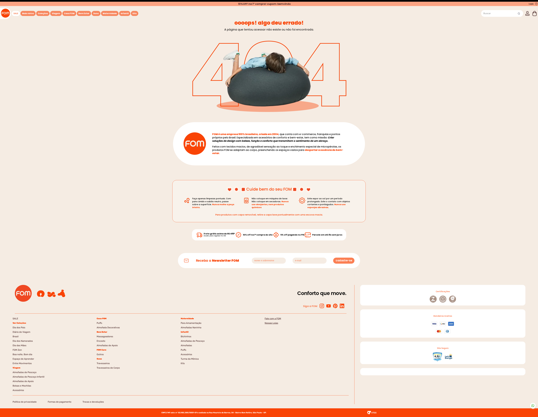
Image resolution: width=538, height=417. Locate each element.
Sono (96, 13)
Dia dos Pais (19, 327)
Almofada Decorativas (108, 327)
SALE (15, 13)
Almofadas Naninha (191, 327)
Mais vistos (28, 13)
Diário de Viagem (21, 332)
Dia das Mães (19, 345)
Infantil (125, 13)
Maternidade (110, 13)
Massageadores (105, 336)
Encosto (101, 341)
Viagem (56, 13)
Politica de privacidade (25, 401)
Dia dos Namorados (23, 341)
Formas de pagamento (59, 401)
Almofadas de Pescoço (24, 372)
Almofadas (186, 345)
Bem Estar (83, 13)
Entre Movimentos (22, 363)
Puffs (99, 323)
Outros (100, 354)
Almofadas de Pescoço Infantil (28, 376)
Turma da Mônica (190, 359)
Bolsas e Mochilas (22, 385)
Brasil (15, 336)
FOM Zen (17, 350)
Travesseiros (103, 363)
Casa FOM (69, 13)
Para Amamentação (191, 323)
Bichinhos (186, 336)
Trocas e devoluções (93, 401)
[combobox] (502, 13)
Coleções (43, 13)
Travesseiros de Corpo (108, 367)
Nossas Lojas (271, 323)
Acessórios (18, 390)
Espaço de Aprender (23, 359)
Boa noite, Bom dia (22, 354)
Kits (135, 13)
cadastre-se (344, 260)
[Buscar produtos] (519, 13)
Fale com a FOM (273, 318)
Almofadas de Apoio (23, 381)
